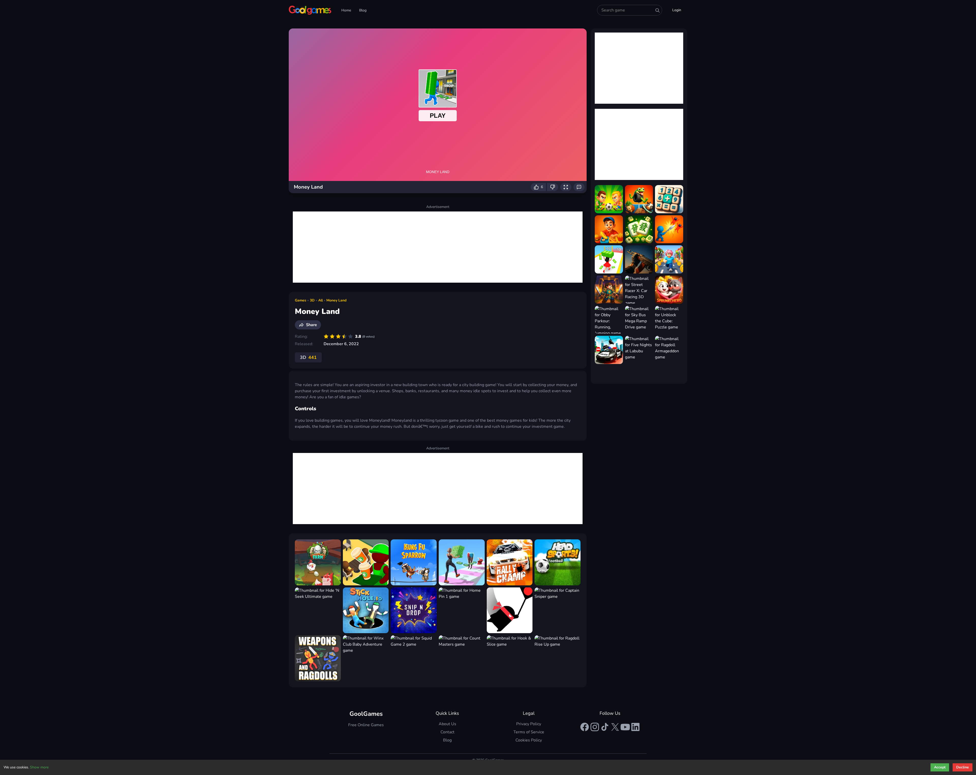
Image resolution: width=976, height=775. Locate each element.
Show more (39, 767)
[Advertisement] (438, 247)
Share (311, 325)
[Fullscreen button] (565, 187)
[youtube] (625, 727)
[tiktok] (605, 727)
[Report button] (579, 187)
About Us (447, 724)
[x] (615, 727)
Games (300, 300)
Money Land (336, 300)
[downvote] (552, 187)
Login (676, 10)
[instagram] (595, 727)
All (320, 300)
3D (312, 300)
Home (346, 10)
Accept (940, 767)
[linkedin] (635, 727)
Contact (447, 732)
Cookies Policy (528, 740)
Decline (962, 767)
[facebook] (585, 727)
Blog (363, 10)
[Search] (657, 10)
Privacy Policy (528, 724)
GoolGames (366, 714)
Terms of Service (528, 732)
